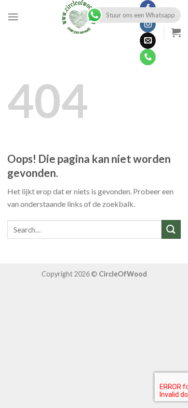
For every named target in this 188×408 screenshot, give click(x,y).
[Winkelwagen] (176, 32)
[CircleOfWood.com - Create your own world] (79, 17)
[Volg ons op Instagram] (148, 24)
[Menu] (13, 17)
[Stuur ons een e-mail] (148, 40)
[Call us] (148, 57)
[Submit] (171, 229)
